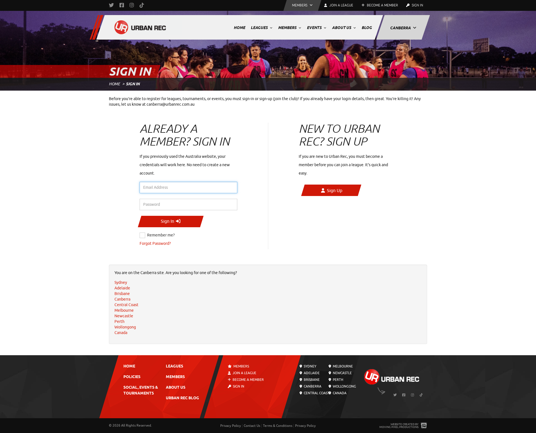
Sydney (309, 366)
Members (287, 27)
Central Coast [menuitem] (126, 305)
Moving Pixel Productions (398, 427)
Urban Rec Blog (182, 398)
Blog (367, 27)
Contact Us (252, 426)
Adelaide (311, 373)
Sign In (417, 5)
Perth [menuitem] (119, 321)
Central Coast (316, 393)
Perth (337, 380)
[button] (302, 5)
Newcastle (341, 373)
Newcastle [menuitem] (123, 316)
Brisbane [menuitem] (122, 293)
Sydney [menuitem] (120, 282)
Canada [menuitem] (120, 332)
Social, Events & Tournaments (140, 390)
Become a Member (382, 5)
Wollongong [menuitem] (125, 327)
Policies (131, 377)
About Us (342, 27)
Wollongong (344, 386)
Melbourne (342, 366)
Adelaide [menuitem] (122, 288)
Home (239, 27)
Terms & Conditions (277, 426)
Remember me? (161, 235)
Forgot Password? (155, 243)
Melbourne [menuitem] (124, 310)
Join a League (244, 373)
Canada (339, 393)
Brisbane (311, 380)
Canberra (400, 28)
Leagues (260, 27)
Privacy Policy (230, 426)
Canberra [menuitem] (122, 299)
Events (314, 27)
